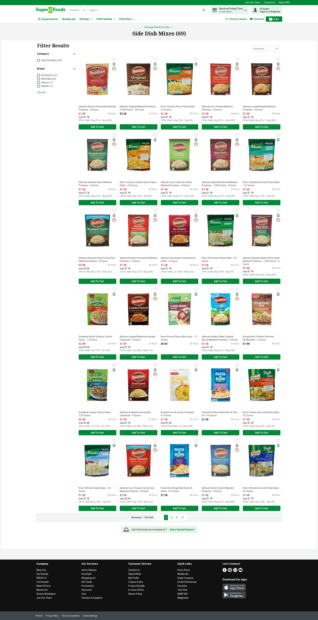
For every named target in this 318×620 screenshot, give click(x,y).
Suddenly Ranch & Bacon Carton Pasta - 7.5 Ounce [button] (95, 338)
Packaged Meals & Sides (157, 27)
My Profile (133, 578)
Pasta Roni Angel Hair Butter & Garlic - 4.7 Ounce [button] (176, 490)
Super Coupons (185, 578)
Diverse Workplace (46, 594)
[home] (51, 10)
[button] (245, 9)
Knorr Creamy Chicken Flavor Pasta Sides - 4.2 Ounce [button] (138, 184)
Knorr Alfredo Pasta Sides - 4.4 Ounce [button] (95, 490)
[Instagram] (235, 571)
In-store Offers (136, 590)
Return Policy (135, 594)
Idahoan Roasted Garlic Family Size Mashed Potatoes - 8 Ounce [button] (97, 260)
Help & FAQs (134, 574)
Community (42, 582)
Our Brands (42, 574)
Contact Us (269, 2)
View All (41, 92)
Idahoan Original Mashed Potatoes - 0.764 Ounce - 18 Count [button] (138, 108)
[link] (236, 19)
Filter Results (53, 45)
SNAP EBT (182, 594)
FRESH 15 (41, 578)
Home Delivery (89, 570)
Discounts (86, 590)
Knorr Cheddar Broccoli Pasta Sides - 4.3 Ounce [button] (261, 184)
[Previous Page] (159, 517)
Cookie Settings (90, 616)
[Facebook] (225, 571)
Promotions (87, 586)
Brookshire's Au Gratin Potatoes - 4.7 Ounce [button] (178, 414)
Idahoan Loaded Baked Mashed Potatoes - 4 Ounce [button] (259, 108)
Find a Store (183, 570)
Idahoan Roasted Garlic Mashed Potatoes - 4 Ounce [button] (95, 184)
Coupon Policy (135, 582)
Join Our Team (252, 2)
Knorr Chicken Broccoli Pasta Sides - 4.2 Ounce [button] (261, 414)
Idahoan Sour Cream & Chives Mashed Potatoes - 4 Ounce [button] (176, 184)
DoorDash (86, 574)
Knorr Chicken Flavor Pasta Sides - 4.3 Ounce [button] (178, 108)
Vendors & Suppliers (92, 597)
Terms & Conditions (71, 616)
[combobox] (77, 10)
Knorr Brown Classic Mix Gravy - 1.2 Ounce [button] (179, 338)
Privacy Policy (52, 616)
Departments (50, 19)
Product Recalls (136, 586)
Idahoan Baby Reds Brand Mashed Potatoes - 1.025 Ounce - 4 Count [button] (220, 184)
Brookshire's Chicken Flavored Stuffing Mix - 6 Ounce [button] (258, 338)
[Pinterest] (230, 571)
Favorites (182, 586)
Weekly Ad (68, 19)
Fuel (83, 594)
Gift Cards (86, 582)
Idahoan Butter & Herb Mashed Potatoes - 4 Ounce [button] (218, 490)
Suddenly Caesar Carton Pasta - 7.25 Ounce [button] (95, 414)
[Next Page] (183, 517)
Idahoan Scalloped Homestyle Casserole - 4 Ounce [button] (135, 414)
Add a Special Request (182, 529)
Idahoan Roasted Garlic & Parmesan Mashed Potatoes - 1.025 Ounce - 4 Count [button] (261, 261)
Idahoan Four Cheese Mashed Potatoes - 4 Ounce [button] (217, 108)
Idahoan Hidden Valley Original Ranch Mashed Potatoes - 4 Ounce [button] (220, 338)
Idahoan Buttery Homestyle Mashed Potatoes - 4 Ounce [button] (97, 108)
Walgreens (182, 597)
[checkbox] (114, 59)
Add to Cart (97, 127)
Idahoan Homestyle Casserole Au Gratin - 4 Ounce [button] (178, 260)
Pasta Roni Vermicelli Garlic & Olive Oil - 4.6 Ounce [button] (220, 414)
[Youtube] (240, 571)
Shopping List (88, 578)
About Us (41, 570)
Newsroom (42, 590)
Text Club (182, 590)
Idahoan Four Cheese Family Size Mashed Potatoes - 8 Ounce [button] (137, 490)
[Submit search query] (204, 10)
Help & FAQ (284, 2)
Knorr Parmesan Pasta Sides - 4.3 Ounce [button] (219, 260)
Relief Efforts (43, 586)
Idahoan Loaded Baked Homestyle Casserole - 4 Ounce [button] (137, 338)
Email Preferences (187, 582)
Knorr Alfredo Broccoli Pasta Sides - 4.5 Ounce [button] (261, 490)
